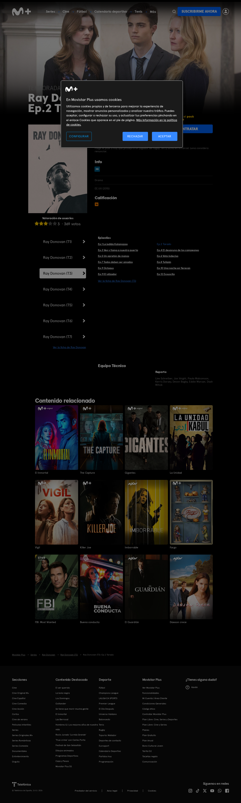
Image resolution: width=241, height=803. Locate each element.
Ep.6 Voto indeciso (167, 255)
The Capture (87, 472)
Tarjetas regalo (150, 756)
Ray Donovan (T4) (57, 289)
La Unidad (176, 472)
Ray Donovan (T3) (57, 273)
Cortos (15, 714)
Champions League (108, 693)
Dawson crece (178, 622)
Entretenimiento (20, 756)
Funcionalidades (150, 693)
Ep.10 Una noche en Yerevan (173, 268)
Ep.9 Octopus (106, 268)
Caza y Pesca (62, 761)
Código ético (148, 709)
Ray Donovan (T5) (57, 305)
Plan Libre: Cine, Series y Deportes (159, 719)
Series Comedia (20, 746)
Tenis (138, 11)
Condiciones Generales (154, 703)
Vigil (37, 547)
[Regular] (46, 223)
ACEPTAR (164, 136)
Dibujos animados (65, 750)
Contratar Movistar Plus (154, 714)
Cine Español (18, 698)
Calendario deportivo (110, 11)
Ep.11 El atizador (107, 274)
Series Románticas (21, 740)
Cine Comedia (19, 703)
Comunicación (149, 761)
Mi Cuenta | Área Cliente (154, 698)
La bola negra (63, 693)
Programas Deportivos (67, 756)
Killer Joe (85, 547)
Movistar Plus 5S (64, 766)
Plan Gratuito (149, 735)
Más (153, 12)
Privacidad (132, 790)
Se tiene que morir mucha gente (72, 709)
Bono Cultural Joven (152, 746)
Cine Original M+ (20, 693)
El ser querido (63, 687)
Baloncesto (104, 719)
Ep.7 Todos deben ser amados (115, 262)
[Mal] (41, 223)
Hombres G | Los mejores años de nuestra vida (77, 727)
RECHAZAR (135, 136)
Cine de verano (20, 719)
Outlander (61, 703)
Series (50, 11)
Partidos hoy (105, 756)
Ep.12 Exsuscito (166, 274)
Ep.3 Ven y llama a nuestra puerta (118, 250)
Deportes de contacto (110, 740)
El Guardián (132, 622)
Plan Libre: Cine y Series (154, 724)
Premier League (107, 703)
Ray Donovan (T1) (57, 241)
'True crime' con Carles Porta (70, 740)
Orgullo (16, 761)
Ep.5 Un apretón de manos (113, 255)
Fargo (173, 547)
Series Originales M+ (22, 735)
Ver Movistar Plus (150, 687)
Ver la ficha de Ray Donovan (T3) (117, 280)
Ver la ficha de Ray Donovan (69, 347)
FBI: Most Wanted (45, 622)
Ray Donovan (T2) (57, 257)
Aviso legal (112, 790)
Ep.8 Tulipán (164, 262)
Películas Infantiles (21, 724)
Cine (66, 11)
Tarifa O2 (147, 751)
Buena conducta (89, 622)
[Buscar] (174, 11)
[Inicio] (21, 11)
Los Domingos (62, 698)
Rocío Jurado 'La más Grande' (71, 734)
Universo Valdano (108, 714)
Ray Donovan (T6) (57, 321)
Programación (106, 761)
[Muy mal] (37, 223)
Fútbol (82, 11)
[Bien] (50, 223)
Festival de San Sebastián (68, 745)
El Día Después (106, 709)
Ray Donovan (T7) (57, 336)
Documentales (19, 751)
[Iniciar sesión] (226, 11)
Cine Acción (18, 709)
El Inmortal (41, 472)
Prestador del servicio (86, 790)
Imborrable (131, 547)
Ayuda (194, 687)
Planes (145, 730)
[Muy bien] (55, 223)
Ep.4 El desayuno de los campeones (178, 250)
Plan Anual (147, 740)
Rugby (102, 730)
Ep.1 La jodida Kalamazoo (113, 244)
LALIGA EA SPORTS (108, 698)
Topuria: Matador (107, 735)
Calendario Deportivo (110, 751)
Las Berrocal (62, 719)
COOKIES (152, 790)
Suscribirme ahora (199, 11)
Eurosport (104, 746)
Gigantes (130, 472)
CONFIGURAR (79, 136)
